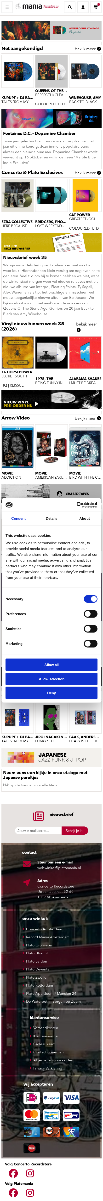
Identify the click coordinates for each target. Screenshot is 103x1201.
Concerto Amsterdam (44, 929)
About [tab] (84, 518)
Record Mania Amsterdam (47, 937)
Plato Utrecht (37, 953)
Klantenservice (45, 1036)
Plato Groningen (39, 945)
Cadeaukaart (44, 1044)
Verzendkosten (45, 1028)
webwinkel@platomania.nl (59, 868)
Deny (51, 693)
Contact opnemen (48, 1052)
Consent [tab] (18, 518)
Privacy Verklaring (47, 1068)
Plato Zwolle (36, 978)
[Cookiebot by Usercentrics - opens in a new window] (76, 505)
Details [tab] (51, 518)
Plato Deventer (38, 969)
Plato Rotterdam (39, 986)
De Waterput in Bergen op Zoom (53, 1002)
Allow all (51, 665)
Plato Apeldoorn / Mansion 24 (51, 994)
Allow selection (51, 679)
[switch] (90, 614)
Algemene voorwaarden (53, 1060)
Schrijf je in (73, 831)
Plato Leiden (36, 961)
